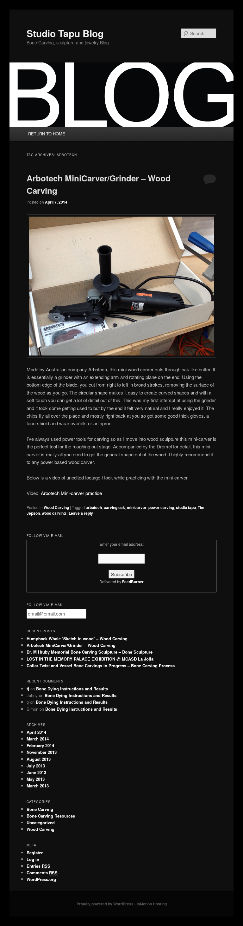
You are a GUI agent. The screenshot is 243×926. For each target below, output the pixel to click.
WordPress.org (41, 879)
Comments (42, 873)
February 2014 (40, 745)
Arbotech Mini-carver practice (71, 493)
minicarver (136, 507)
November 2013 (42, 752)
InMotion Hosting (152, 904)
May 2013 (36, 779)
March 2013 (38, 786)
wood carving (54, 513)
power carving (161, 507)
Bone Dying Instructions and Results (72, 689)
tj (28, 689)
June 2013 (36, 772)
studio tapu (186, 507)
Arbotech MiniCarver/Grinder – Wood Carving (71, 645)
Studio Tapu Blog (65, 33)
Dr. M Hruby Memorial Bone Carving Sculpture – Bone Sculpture (90, 652)
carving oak (114, 507)
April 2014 (36, 732)
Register (35, 853)
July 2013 (36, 766)
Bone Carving (40, 809)
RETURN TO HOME (46, 134)
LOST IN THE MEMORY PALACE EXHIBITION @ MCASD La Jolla (90, 659)
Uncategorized (41, 822)
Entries (38, 866)
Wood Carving (56, 507)
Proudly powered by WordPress (105, 904)
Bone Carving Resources (51, 816)
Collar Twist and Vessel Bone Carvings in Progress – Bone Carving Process (101, 665)
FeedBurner (133, 581)
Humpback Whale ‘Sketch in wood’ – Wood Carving (77, 639)
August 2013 (39, 759)
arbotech (94, 507)
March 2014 (38, 739)
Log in (33, 859)
